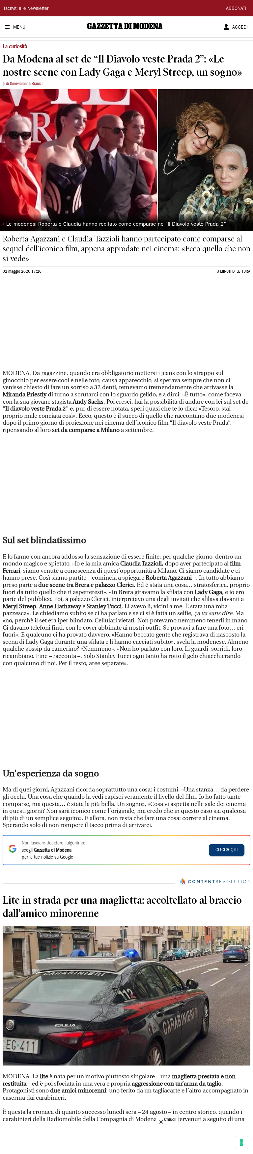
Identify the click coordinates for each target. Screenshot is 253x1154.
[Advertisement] (52, 326)
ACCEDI (240, 27)
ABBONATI (236, 9)
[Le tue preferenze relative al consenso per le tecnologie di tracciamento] (241, 1142)
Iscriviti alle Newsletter (26, 9)
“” (36, 408)
